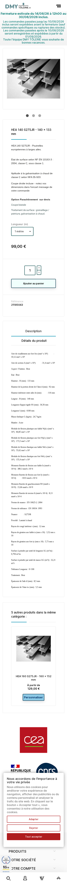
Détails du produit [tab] (34, 340)
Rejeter (33, 827)
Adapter (33, 819)
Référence (17, 301)
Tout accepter (33, 836)
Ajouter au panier (33, 283)
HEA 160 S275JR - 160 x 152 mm (33, 678)
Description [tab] (33, 331)
